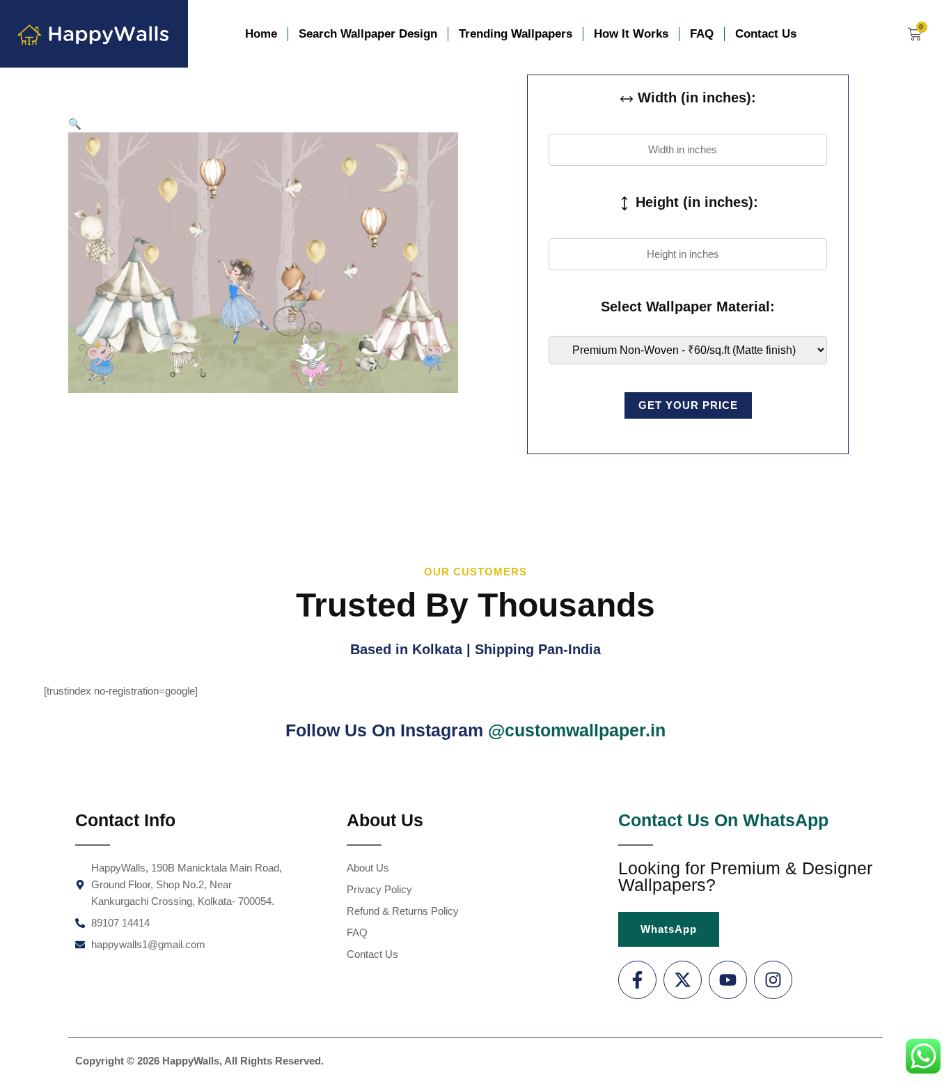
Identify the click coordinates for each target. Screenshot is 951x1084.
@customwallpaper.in (577, 730)
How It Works (631, 33)
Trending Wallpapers (515, 33)
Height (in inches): (694, 202)
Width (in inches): (695, 97)
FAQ (702, 33)
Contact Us (765, 33)
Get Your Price (688, 405)
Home (261, 33)
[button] (74, 124)
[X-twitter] (682, 980)
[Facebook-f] (637, 980)
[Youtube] (728, 980)
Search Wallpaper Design (368, 33)
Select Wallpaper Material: (688, 306)
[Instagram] (773, 980)
